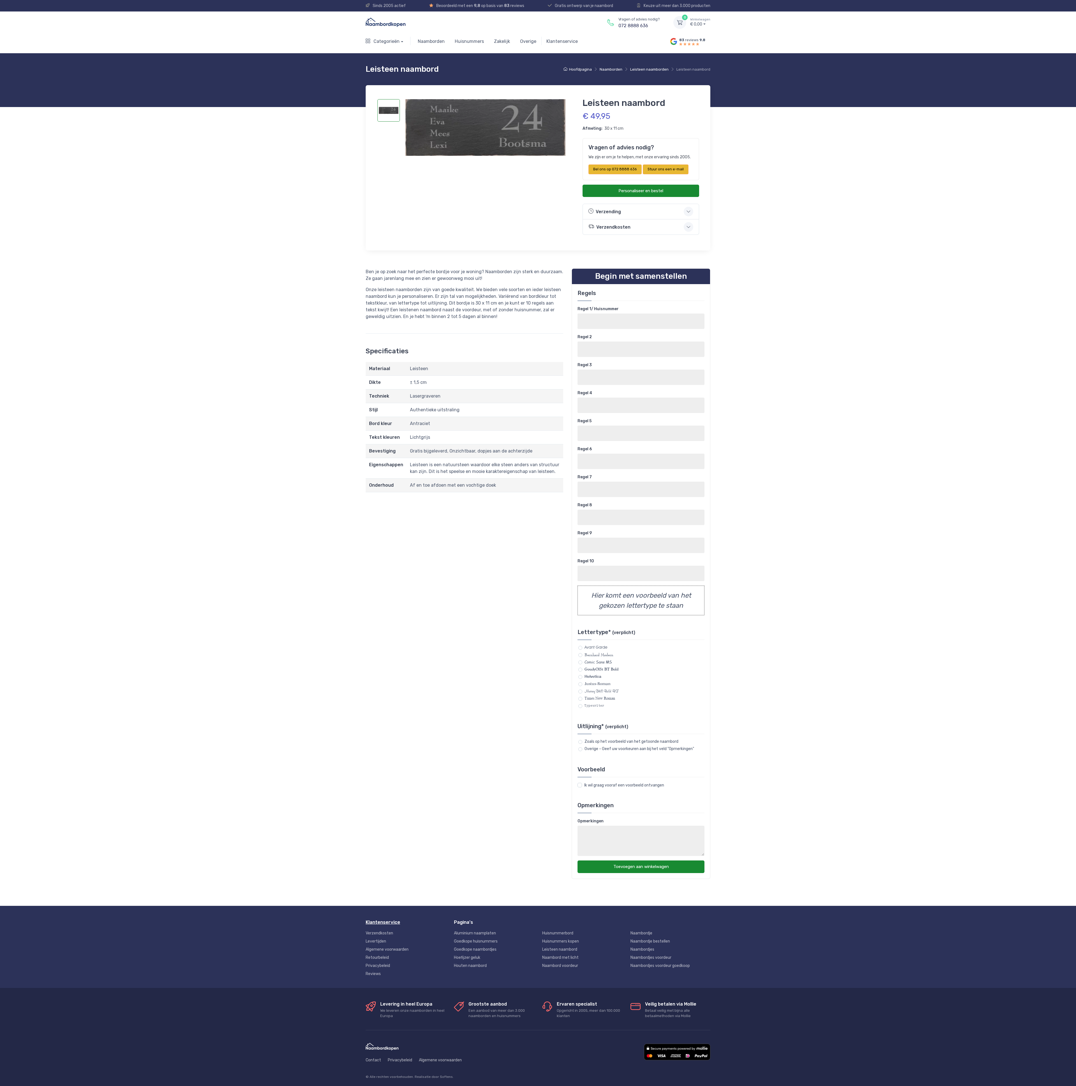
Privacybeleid (378, 965)
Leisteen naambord (559, 949)
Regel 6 (585, 449)
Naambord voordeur (560, 965)
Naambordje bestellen (650, 941)
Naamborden (431, 41)
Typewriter (594, 705)
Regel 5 (585, 421)
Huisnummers (469, 41)
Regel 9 (585, 533)
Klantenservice (562, 41)
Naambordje (641, 933)
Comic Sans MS (598, 662)
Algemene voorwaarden (387, 949)
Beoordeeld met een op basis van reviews (479, 5)
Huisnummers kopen (560, 941)
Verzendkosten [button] (613, 227)
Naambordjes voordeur (650, 957)
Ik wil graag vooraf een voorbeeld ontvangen (624, 785)
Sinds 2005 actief (389, 5)
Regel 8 (585, 505)
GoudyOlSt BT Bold (601, 669)
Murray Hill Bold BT (601, 691)
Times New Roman (600, 698)
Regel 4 (585, 393)
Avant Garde (596, 647)
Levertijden (376, 941)
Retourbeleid (377, 957)
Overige (528, 41)
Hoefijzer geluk (467, 957)
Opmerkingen (591, 821)
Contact (373, 1060)
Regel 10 (586, 561)
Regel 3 (585, 365)
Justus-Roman (598, 683)
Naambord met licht (560, 957)
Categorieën (386, 41)
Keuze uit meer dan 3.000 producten (676, 5)
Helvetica (593, 676)
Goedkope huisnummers (476, 941)
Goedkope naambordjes (475, 949)
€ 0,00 (700, 22)
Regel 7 (585, 477)
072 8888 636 (633, 25)
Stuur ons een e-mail (666, 169)
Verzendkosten (379, 933)
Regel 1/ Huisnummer (598, 309)
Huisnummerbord (557, 933)
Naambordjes (642, 949)
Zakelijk (502, 41)
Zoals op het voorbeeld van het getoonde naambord (631, 741)
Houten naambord (470, 965)
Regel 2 (585, 337)
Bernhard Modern (599, 654)
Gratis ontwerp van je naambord (583, 5)
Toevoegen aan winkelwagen (641, 866)
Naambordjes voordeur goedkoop (660, 965)
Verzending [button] (608, 211)
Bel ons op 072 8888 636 (615, 169)
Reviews (373, 973)
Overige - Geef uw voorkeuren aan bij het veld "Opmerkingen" (639, 748)
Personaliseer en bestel (640, 190)
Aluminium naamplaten (475, 933)
